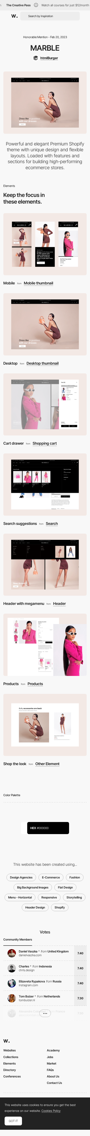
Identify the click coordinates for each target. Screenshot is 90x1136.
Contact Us (54, 1083)
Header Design (35, 907)
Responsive (49, 897)
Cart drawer (13, 443)
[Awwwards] (14, 16)
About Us (53, 1076)
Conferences (12, 1076)
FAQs (50, 1070)
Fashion (74, 877)
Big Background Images (32, 887)
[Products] (45, 645)
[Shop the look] (45, 725)
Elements (9, 1063)
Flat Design (65, 887)
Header (59, 604)
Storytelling (74, 897)
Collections (10, 1057)
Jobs (50, 1057)
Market (51, 1063)
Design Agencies (21, 877)
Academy (53, 1050)
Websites (9, 1050)
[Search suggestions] (45, 484)
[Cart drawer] (45, 404)
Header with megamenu (23, 603)
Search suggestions (20, 523)
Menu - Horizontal (20, 897)
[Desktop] (45, 324)
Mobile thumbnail (38, 283)
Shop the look (14, 764)
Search (52, 523)
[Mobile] (45, 244)
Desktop (10, 363)
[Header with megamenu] (45, 565)
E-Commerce (51, 877)
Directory (9, 1070)
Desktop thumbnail (43, 363)
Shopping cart (45, 443)
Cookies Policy (50, 1110)
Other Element (47, 764)
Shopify (60, 907)
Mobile (9, 283)
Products (11, 684)
